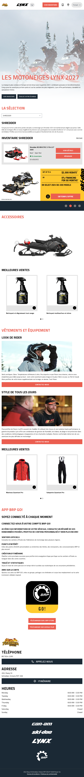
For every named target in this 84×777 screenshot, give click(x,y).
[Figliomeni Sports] (8, 5)
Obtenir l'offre (65, 196)
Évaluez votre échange (27, 96)
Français (75, 5)
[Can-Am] (42, 724)
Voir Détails (68, 150)
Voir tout (79, 138)
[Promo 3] (75, 206)
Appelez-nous (44, 661)
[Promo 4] (79, 206)
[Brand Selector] (25, 5)
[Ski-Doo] (42, 732)
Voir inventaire (50, 5)
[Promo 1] (66, 206)
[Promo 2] (70, 206)
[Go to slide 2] (42, 319)
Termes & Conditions (33, 774)
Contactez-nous (42, 384)
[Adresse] (68, 5)
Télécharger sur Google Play (42, 627)
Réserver (68, 156)
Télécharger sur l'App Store (42, 620)
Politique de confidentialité (49, 774)
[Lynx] (42, 741)
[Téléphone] (62, 5)
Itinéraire (44, 681)
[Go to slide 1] (40, 319)
